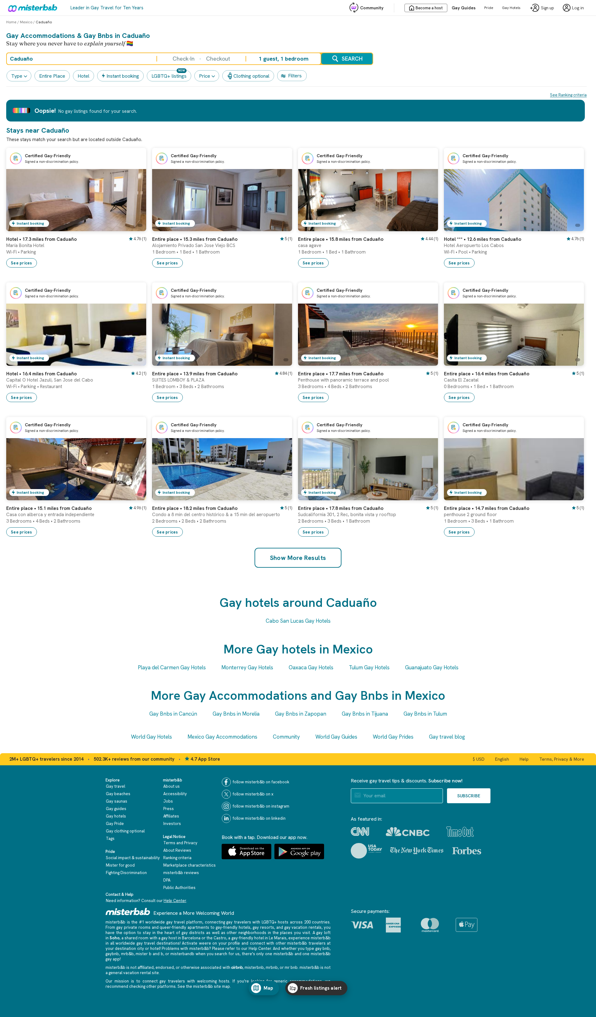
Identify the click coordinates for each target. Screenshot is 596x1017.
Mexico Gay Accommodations (222, 736)
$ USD (479, 759)
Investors (172, 823)
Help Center (175, 900)
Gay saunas (116, 801)
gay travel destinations (158, 943)
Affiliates (171, 816)
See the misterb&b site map (204, 986)
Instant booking (122, 76)
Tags (110, 838)
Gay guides (116, 808)
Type (16, 76)
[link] (135, 226)
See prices (21, 263)
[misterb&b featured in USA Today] (366, 851)
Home (11, 22)
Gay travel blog (447, 736)
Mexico (26, 22)
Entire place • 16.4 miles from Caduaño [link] (486, 374)
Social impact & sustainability (133, 857)
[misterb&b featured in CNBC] (408, 831)
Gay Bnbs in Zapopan (300, 713)
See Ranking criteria (568, 95)
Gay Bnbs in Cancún (173, 713)
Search (352, 58)
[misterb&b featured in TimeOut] (460, 832)
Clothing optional (251, 76)
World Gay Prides (393, 736)
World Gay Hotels (151, 736)
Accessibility (175, 793)
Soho (115, 938)
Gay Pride (115, 823)
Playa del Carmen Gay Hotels (172, 667)
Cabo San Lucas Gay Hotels (298, 620)
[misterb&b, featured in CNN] (360, 831)
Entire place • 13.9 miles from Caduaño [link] (194, 374)
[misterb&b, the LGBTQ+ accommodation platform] (31, 8)
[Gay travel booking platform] (128, 911)
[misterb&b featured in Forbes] (466, 850)
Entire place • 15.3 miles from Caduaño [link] (194, 239)
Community (371, 8)
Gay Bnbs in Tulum (425, 713)
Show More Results (298, 558)
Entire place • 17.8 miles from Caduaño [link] (340, 508)
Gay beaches (118, 793)
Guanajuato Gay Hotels (431, 667)
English (502, 759)
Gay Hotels (511, 7)
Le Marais (278, 938)
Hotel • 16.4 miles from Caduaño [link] (41, 374)
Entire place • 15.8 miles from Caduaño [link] (340, 239)
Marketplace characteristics (189, 865)
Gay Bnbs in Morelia (236, 713)
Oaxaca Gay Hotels (311, 667)
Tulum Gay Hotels (369, 667)
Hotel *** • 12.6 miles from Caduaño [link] (482, 239)
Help (524, 759)
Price (204, 76)
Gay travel (115, 786)
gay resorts (263, 927)
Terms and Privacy (180, 842)
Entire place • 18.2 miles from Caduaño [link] (194, 508)
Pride (488, 7)
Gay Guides (464, 8)
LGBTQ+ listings (169, 76)
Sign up (547, 8)
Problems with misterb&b (185, 948)
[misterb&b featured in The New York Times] (416, 850)
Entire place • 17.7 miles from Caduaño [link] (340, 374)
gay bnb (322, 948)
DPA (166, 880)
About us (171, 786)
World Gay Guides (336, 736)
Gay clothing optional (125, 831)
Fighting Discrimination (126, 872)
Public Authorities (179, 887)
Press (168, 808)
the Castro (216, 938)
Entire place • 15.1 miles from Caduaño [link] (49, 508)
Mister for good (120, 865)
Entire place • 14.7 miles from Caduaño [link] (486, 508)
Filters (295, 75)
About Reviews (177, 850)
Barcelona (191, 938)
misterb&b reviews (181, 872)
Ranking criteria (177, 857)
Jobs (168, 801)
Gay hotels (116, 816)
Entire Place (52, 76)
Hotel (83, 76)
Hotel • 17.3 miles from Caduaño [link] (41, 239)
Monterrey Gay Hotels (247, 667)
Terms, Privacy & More (561, 759)
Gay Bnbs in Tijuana (365, 713)
